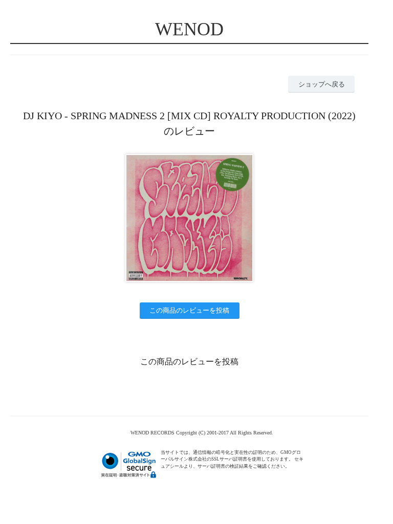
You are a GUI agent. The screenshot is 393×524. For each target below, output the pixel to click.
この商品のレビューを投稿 (189, 310)
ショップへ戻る (321, 84)
